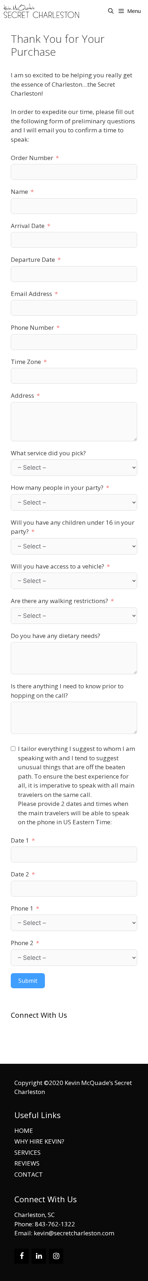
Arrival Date (28, 226)
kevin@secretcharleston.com (61, 1051)
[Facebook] (21, 1256)
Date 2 (20, 874)
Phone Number (32, 327)
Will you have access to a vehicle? (57, 566)
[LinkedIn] (39, 1256)
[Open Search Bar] (110, 11)
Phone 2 (22, 943)
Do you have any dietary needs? (55, 636)
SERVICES (27, 1152)
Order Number (32, 158)
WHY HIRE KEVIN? (39, 1141)
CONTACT (28, 1174)
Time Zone (26, 361)
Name (19, 191)
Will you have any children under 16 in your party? (72, 527)
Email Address (31, 294)
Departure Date (33, 259)
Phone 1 (22, 908)
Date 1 (20, 840)
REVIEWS (27, 1163)
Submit (27, 981)
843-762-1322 (47, 1043)
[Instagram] (56, 1256)
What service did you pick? (48, 453)
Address (22, 395)
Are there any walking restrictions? (59, 601)
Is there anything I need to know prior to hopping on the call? (67, 690)
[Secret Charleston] (43, 11)
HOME (23, 1130)
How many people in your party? (57, 487)
